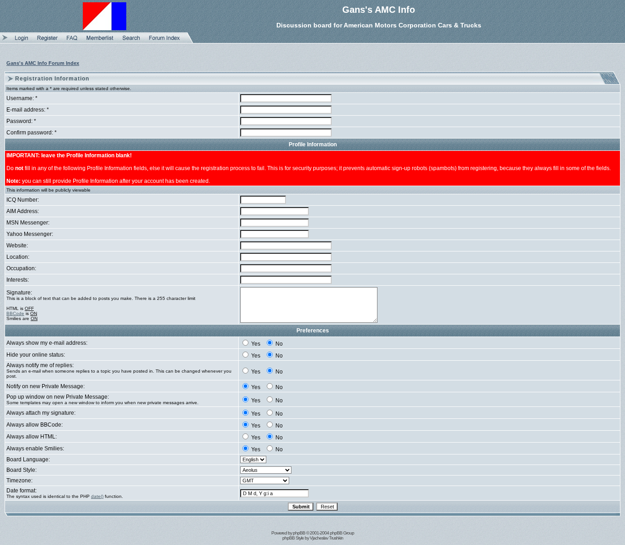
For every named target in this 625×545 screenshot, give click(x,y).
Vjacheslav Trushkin (326, 537)
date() (97, 496)
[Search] (131, 41)
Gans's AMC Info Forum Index (42, 63)
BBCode (15, 313)
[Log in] (21, 41)
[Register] (47, 41)
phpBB (299, 532)
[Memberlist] (100, 41)
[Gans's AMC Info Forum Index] (164, 41)
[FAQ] (72, 41)
